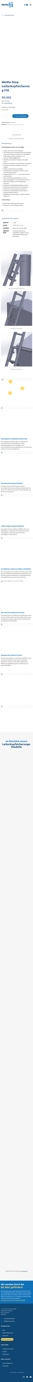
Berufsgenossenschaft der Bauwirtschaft (12, 1300)
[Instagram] (23, 1377)
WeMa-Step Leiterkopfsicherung (15, 124)
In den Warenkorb (20, 116)
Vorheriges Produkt (9, 15)
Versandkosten (8, 103)
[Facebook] (27, 1377)
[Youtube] (30, 1377)
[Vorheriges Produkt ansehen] (3, 15)
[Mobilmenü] (29, 5)
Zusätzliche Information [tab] (16, 138)
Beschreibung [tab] (16, 134)
